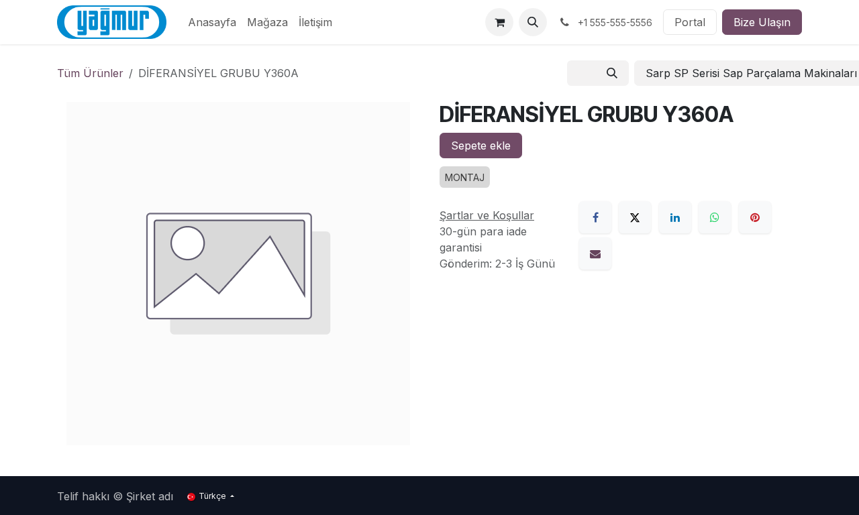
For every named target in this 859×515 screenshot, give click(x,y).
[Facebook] (595, 217)
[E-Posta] (595, 253)
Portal (689, 22)
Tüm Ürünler (90, 73)
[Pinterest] (755, 217)
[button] (533, 22)
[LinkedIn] (675, 217)
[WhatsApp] (715, 217)
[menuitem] (212, 22)
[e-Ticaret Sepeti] (499, 22)
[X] (635, 217)
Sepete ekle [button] (481, 145)
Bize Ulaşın (762, 22)
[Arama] (612, 73)
